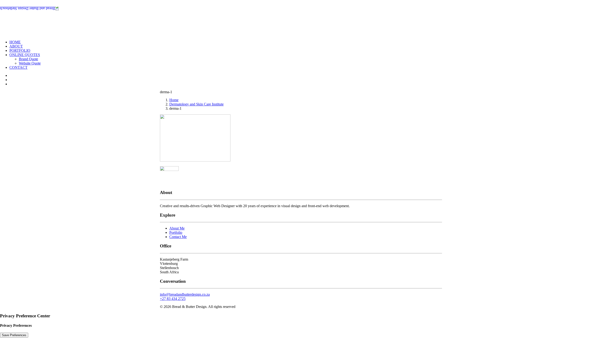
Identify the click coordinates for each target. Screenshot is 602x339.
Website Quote (30, 63)
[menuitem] (305, 42)
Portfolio (19, 50)
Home (15, 42)
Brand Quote (28, 59)
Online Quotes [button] (24, 55)
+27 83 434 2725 (173, 299)
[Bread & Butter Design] (301, 18)
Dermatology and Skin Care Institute (196, 104)
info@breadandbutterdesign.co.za (185, 294)
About (16, 46)
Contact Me (178, 237)
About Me (177, 228)
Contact (18, 67)
